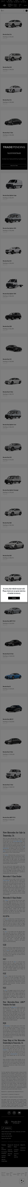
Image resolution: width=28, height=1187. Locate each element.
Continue (14, 598)
